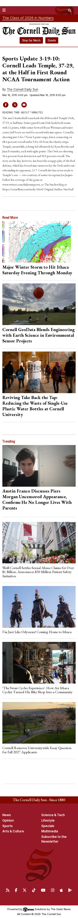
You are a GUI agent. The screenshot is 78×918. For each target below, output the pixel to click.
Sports (7, 826)
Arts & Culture (13, 831)
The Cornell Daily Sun (22, 89)
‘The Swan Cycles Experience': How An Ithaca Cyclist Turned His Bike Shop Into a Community (37, 690)
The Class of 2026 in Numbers (28, 18)
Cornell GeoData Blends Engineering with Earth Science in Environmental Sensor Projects (38, 335)
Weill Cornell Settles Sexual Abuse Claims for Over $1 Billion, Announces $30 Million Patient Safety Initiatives (38, 571)
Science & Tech (53, 815)
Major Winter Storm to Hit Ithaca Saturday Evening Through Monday (37, 270)
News (6, 815)
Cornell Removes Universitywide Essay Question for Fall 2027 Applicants (36, 749)
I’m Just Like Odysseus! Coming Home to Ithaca (36, 631)
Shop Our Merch (31, 40)
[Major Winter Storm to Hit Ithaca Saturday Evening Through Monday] (39, 242)
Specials (47, 826)
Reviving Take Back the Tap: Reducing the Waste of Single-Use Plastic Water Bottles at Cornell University (35, 405)
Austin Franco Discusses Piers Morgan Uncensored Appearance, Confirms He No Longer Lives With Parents (37, 499)
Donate (52, 40)
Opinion (8, 820)
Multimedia (49, 831)
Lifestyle (48, 820)
